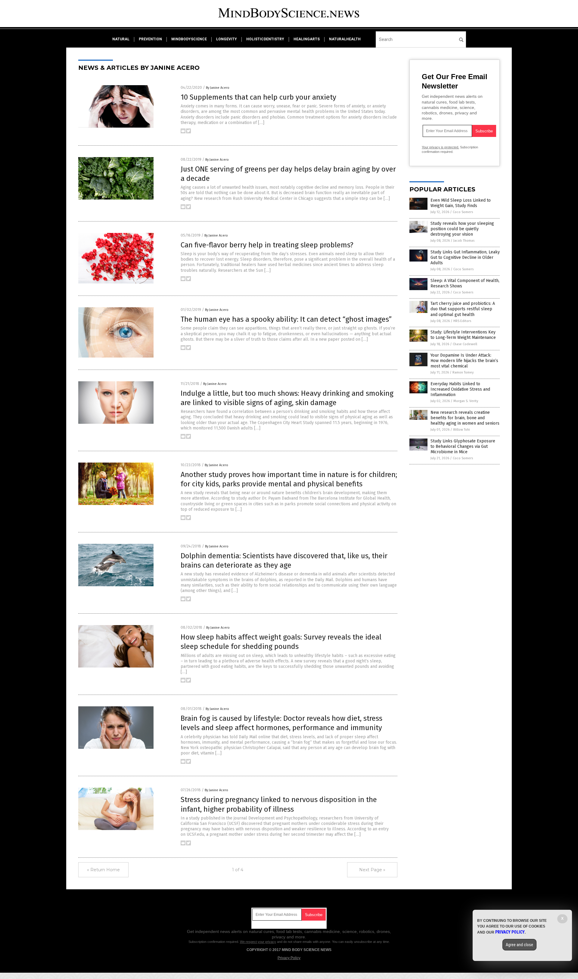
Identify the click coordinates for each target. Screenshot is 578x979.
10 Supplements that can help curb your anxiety (258, 97)
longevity (226, 39)
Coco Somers (463, 212)
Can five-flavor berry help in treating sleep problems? (267, 245)
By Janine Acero (217, 88)
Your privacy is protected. (440, 147)
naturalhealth (345, 39)
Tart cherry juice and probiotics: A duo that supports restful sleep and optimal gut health (462, 309)
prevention (150, 39)
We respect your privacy (258, 941)
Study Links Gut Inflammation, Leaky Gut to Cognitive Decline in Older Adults (465, 257)
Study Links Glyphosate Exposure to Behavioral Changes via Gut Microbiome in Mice (462, 446)
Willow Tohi (461, 430)
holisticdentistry (265, 39)
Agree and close (519, 944)
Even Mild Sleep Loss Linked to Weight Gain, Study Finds (460, 203)
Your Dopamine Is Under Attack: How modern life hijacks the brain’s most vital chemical (464, 361)
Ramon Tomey (463, 372)
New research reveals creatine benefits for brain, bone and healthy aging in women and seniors (464, 418)
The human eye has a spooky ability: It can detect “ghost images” (286, 319)
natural (120, 39)
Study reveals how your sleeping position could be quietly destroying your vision (462, 229)
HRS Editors (462, 321)
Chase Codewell (465, 344)
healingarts (307, 39)
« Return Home (103, 869)
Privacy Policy (289, 958)
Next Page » (372, 869)
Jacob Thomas (463, 241)
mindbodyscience (189, 39)
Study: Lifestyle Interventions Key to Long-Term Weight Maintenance (463, 335)
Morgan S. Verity (465, 401)
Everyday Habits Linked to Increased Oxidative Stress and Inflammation (460, 389)
